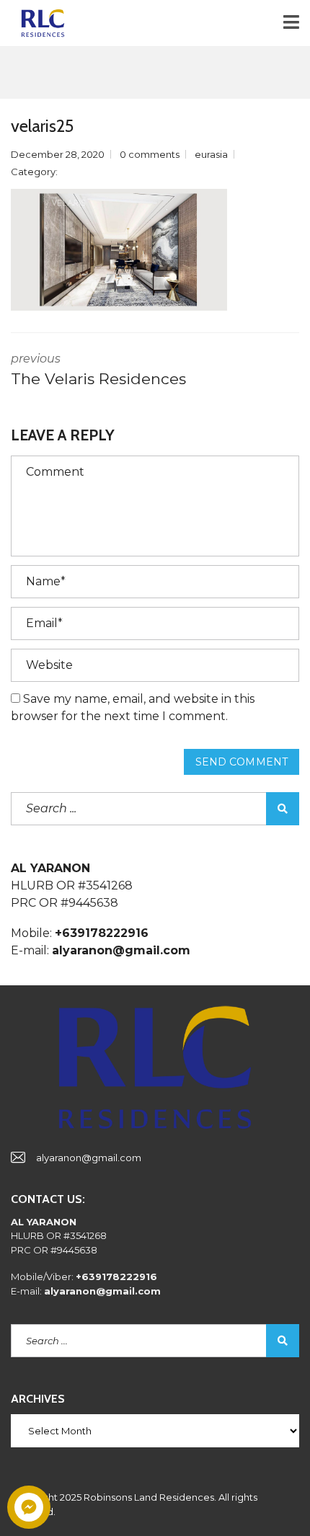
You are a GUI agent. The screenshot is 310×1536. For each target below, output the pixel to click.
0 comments (150, 154)
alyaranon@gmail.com (88, 1157)
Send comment (241, 761)
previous (98, 370)
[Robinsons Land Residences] (37, 23)
